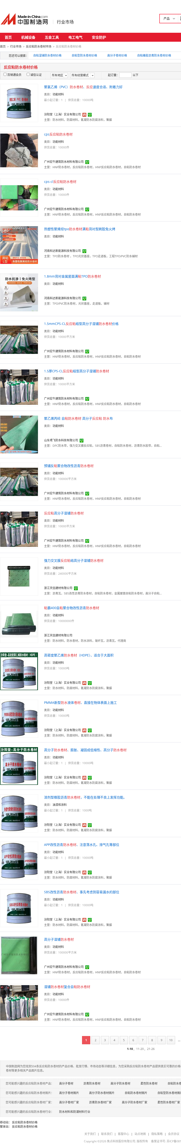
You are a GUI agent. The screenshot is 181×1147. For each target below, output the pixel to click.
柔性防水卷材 (148, 1083)
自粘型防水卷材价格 (84, 55)
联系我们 (106, 1134)
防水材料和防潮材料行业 (74, 1112)
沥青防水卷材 (91, 1083)
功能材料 (58, 94)
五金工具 (52, 37)
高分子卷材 (66, 1083)
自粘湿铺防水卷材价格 (47, 55)
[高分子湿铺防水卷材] (19, 955)
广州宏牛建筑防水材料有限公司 (64, 162)
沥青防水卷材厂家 (100, 1102)
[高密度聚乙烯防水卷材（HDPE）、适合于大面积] (19, 671)
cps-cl (60, 181)
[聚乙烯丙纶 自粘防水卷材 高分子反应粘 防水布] (19, 434)
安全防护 (99, 37)
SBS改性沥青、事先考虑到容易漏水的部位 (81, 892)
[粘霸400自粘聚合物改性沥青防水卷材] (19, 624)
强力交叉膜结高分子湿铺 (73, 560)
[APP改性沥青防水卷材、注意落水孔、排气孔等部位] (19, 860)
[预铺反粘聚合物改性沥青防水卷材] (19, 481)
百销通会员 (14, 75)
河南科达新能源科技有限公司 (62, 251)
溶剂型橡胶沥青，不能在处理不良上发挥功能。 (85, 797)
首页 (8, 37)
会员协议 (173, 1134)
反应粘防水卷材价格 (24, 1122)
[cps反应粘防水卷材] (19, 150)
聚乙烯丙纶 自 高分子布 (78, 418)
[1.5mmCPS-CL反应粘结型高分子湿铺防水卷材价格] (19, 339)
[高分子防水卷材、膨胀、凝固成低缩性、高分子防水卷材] (19, 766)
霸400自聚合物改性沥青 (71, 608)
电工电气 (75, 37)
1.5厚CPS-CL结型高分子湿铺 (76, 371)
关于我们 (90, 1134)
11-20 (140, 1049)
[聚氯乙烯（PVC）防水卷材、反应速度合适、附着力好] (19, 103)
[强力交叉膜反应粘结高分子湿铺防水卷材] (19, 576)
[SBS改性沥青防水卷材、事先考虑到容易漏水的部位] (19, 908)
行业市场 (65, 22)
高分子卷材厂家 (69, 1102)
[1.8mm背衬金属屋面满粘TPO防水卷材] (19, 292)
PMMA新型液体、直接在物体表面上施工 (80, 702)
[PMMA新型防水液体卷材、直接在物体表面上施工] (19, 718)
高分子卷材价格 (117, 55)
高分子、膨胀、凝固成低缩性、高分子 (85, 750)
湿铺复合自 (67, 986)
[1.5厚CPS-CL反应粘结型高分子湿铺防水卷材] (19, 387)
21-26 (151, 1049)
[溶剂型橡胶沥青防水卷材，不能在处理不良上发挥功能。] (19, 813)
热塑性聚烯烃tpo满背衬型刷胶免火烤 (79, 229)
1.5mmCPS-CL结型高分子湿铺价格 (81, 323)
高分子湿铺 (64, 513)
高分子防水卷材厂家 (134, 1102)
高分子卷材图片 (69, 1093)
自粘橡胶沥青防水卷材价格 (154, 55)
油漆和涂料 (60, 805)
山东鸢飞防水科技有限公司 (61, 440)
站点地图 (140, 1134)
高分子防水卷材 (120, 1083)
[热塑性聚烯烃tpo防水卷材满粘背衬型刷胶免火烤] (19, 245)
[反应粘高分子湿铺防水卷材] (19, 529)
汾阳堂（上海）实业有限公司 (62, 114)
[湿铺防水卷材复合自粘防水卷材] (19, 1002)
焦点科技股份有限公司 (121, 1141)
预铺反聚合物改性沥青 (69, 465)
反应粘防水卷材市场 (38, 47)
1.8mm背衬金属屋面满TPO (72, 276)
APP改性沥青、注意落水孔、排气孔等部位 (81, 844)
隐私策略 (157, 1134)
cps (58, 134)
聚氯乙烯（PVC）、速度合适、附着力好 (83, 87)
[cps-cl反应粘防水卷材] (19, 197)
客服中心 (123, 1134)
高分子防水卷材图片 (102, 1093)
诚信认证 (36, 75)
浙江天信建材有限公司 (58, 588)
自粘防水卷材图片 (136, 1093)
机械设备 (28, 37)
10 (171, 1040)
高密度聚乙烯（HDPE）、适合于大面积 (79, 655)
